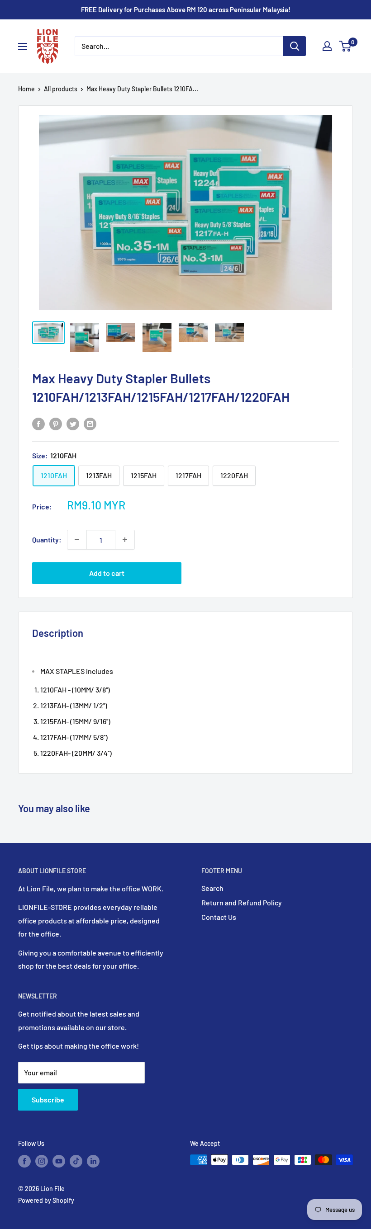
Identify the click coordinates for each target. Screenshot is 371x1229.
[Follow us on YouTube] (58, 1160)
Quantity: (47, 539)
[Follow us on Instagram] (41, 1160)
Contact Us (218, 917)
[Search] (294, 46)
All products (60, 89)
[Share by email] (90, 423)
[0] (345, 46)
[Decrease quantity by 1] (76, 539)
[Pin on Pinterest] (55, 423)
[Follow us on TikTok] (76, 1160)
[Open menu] (22, 46)
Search (212, 888)
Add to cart (106, 573)
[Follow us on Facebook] (24, 1160)
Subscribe (48, 1099)
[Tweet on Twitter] (73, 423)
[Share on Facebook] (38, 423)
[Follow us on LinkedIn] (93, 1160)
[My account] (327, 46)
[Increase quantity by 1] (124, 539)
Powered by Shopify (46, 1200)
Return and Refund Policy (241, 902)
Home (26, 89)
